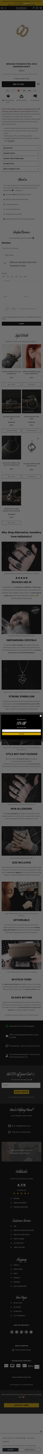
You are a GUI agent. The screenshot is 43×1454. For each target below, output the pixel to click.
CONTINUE (21, 733)
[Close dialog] (41, 716)
